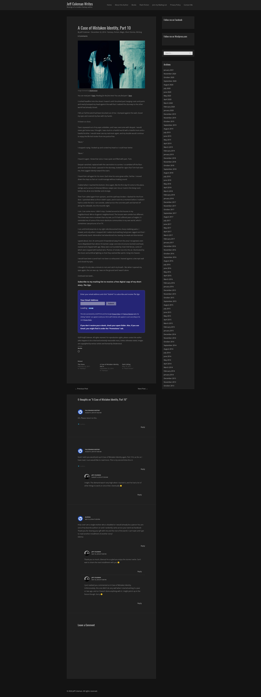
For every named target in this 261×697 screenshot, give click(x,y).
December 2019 (170, 114)
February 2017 (169, 239)
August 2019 (168, 129)
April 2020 (167, 99)
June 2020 (167, 92)
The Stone (81, 364)
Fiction (116, 32)
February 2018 (169, 195)
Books (134, 5)
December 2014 (170, 334)
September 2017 (170, 213)
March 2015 (168, 323)
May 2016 (167, 272)
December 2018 (170, 158)
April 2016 (167, 275)
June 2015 (167, 312)
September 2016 (170, 257)
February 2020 (169, 107)
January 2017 (169, 242)
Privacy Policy (175, 5)
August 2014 (168, 349)
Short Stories (130, 32)
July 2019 (167, 132)
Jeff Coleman (96, 475)
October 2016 (169, 253)
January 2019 (169, 154)
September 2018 (170, 169)
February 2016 (169, 283)
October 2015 (169, 298)
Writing (139, 32)
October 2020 (169, 77)
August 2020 (168, 85)
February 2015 (169, 327)
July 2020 (167, 88)
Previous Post (81, 388)
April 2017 (167, 231)
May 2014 (167, 360)
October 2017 (169, 209)
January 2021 (169, 70)
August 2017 (168, 217)
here (93, 96)
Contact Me (188, 5)
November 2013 (170, 382)
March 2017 (168, 235)
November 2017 (170, 206)
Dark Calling (126, 364)
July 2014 (167, 353)
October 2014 (169, 342)
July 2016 (167, 264)
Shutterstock (93, 91)
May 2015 (167, 316)
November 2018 (170, 162)
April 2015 (167, 320)
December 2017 (170, 202)
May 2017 (167, 228)
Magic (122, 32)
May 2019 (167, 140)
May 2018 (167, 184)
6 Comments (83, 36)
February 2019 (169, 151)
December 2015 (170, 290)
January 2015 (169, 331)
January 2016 (169, 286)
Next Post (143, 388)
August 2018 (168, 173)
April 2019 (167, 143)
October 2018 (169, 165)
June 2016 (167, 268)
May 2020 (167, 96)
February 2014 (169, 371)
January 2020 (169, 110)
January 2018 (169, 198)
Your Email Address (89, 300)
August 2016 (168, 261)
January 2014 (169, 375)
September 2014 (170, 345)
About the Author (121, 5)
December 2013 (170, 378)
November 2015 (170, 294)
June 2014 (167, 356)
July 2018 (167, 176)
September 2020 (170, 81)
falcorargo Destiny (92, 410)
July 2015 (167, 309)
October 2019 (169, 121)
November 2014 (170, 338)
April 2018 (167, 187)
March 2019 (168, 147)
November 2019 (170, 118)
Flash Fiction (144, 5)
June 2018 (167, 180)
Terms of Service (128, 314)
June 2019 (167, 136)
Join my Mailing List (159, 5)
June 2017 (167, 224)
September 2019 (170, 125)
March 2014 (168, 367)
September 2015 (170, 301)
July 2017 (167, 220)
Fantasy (110, 32)
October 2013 (169, 386)
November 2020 (170, 74)
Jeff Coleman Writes (80, 3)
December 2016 (170, 246)
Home (109, 5)
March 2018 (168, 191)
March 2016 (168, 279)
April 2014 (167, 364)
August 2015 (168, 305)
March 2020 (168, 103)
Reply (143, 427)
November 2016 (170, 250)
